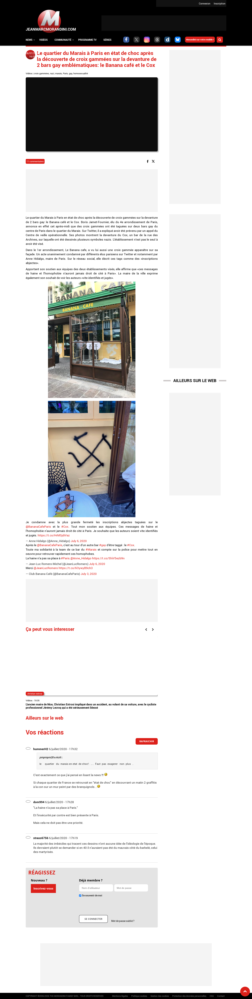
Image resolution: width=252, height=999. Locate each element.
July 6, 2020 (79, 541)
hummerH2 (40, 749)
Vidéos (43, 39)
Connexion (204, 3)
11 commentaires (35, 161)
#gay (102, 545)
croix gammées (41, 73)
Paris (65, 73)
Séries (107, 39)
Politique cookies (139, 996)
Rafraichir (146, 741)
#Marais (91, 549)
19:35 (36, 700)
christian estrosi (34, 693)
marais (58, 73)
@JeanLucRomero (46, 568)
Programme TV (87, 39)
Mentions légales (120, 996)
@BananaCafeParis (38, 526)
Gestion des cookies (160, 996)
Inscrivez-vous (43, 888)
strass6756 (40, 838)
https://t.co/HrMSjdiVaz (54, 535)
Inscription (219, 3)
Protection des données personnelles (189, 996)
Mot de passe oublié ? (122, 921)
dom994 (38, 802)
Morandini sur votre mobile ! (200, 39)
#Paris (65, 558)
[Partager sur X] (154, 161)
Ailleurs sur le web (194, 380)
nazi (52, 73)
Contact (221, 996)
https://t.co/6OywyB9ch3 (76, 568)
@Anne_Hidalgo (80, 558)
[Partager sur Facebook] (148, 161)
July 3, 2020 (89, 574)
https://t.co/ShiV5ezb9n (108, 558)
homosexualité (80, 73)
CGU (212, 996)
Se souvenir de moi (92, 895)
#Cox (64, 526)
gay (70, 73)
